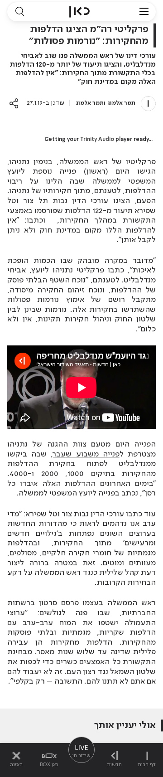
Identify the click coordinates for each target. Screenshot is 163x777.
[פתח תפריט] (144, 11)
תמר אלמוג (121, 103)
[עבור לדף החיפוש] (19, 11)
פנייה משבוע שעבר (86, 454)
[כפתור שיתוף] (13, 103)
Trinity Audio (97, 139)
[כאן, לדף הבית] (79, 12)
